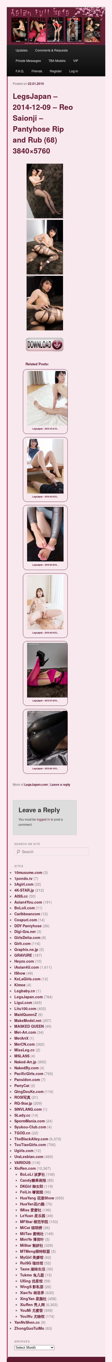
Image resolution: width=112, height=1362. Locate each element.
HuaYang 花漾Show (37, 1197)
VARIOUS (22, 1162)
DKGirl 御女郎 (31, 1186)
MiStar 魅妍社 (31, 1245)
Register (56, 71)
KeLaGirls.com (27, 978)
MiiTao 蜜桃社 (32, 1233)
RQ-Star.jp (23, 1103)
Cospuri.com (25, 919)
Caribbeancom (27, 913)
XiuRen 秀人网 (32, 1304)
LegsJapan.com (36, 784)
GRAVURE (23, 955)
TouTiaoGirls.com (30, 1144)
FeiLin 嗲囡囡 (31, 1191)
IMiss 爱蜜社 (30, 1209)
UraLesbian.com (28, 1156)
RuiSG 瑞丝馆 (31, 1262)
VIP (75, 60)
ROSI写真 (22, 1097)
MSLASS (21, 1055)
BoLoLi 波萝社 (32, 1174)
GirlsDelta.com (27, 937)
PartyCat (21, 1085)
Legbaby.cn (24, 990)
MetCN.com (24, 1044)
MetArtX (21, 1038)
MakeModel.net (27, 1020)
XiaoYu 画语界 (32, 1292)
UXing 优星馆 (31, 1280)
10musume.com (28, 872)
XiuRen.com (25, 1168)
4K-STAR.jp (24, 890)
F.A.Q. (20, 71)
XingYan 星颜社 (33, 1298)
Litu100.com (25, 1008)
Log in (73, 71)
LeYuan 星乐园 (32, 1215)
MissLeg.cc (24, 1049)
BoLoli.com (24, 907)
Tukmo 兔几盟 (32, 1274)
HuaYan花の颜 (32, 1203)
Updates (22, 50)
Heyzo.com (24, 961)
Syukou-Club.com (30, 1126)
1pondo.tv (23, 878)
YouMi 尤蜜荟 (31, 1310)
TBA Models (57, 60)
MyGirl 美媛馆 (31, 1257)
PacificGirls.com (28, 1073)
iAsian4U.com (26, 967)
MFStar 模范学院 (34, 1221)
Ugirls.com (23, 1150)
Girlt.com (22, 943)
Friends (37, 71)
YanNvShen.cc (27, 1322)
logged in (43, 819)
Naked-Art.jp (25, 1061)
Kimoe (20, 984)
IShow (19, 973)
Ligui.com (23, 1002)
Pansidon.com (27, 1079)
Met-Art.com (25, 1032)
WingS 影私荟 (31, 1286)
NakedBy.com (26, 1067)
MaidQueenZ (25, 1014)
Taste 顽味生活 (32, 1268)
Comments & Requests (51, 50)
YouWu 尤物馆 (32, 1316)
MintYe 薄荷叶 (32, 1239)
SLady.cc (22, 1115)
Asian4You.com (28, 902)
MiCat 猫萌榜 (31, 1227)
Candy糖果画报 (33, 1180)
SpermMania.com (29, 1120)
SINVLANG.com (28, 1109)
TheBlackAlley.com (31, 1138)
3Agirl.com (23, 884)
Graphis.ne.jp (26, 949)
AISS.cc (21, 896)
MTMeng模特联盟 (35, 1251)
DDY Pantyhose (28, 925)
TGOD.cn (22, 1132)
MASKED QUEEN (29, 1026)
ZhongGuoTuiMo (29, 1328)
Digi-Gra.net (25, 931)
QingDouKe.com (28, 1091)
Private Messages (28, 60)
